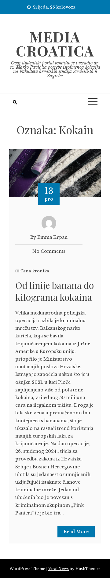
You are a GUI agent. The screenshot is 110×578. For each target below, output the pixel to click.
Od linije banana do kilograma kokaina (54, 291)
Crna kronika (34, 271)
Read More (76, 531)
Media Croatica (55, 43)
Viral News (58, 568)
